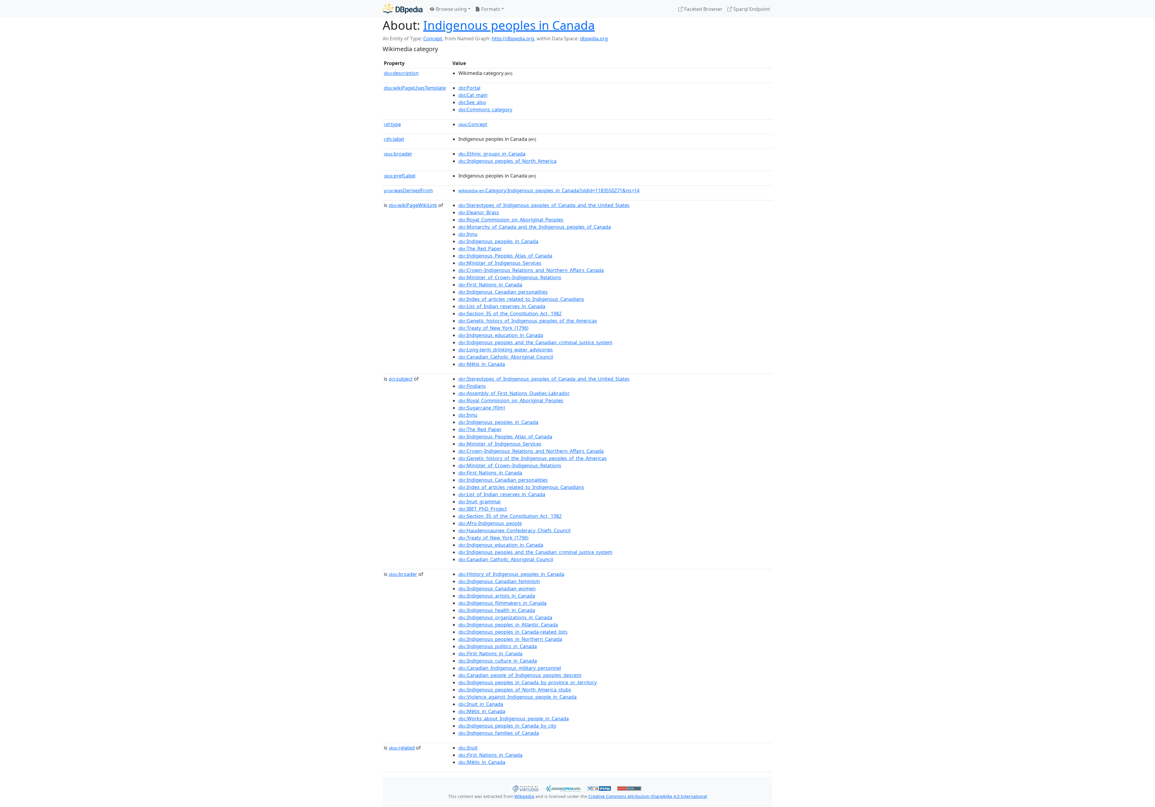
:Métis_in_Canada (481, 364)
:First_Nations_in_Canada (490, 284)
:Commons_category (485, 109)
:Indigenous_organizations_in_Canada (505, 617)
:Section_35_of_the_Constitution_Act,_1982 (510, 313)
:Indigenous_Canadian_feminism (499, 581)
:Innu (467, 234)
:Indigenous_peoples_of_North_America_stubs (514, 689)
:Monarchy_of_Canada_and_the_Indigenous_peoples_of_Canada (534, 227)
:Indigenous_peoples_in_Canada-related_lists (513, 632)
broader (398, 153)
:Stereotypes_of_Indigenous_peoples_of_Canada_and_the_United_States (544, 205)
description (401, 73)
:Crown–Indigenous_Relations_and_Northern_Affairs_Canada (531, 270)
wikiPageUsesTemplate (415, 88)
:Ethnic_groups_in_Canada (491, 153)
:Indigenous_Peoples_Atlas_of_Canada (505, 255)
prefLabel (399, 175)
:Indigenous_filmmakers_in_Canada (502, 603)
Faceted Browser (702, 9)
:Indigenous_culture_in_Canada (497, 660)
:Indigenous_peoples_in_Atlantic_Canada (508, 624)
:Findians (472, 386)
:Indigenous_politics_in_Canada (497, 646)
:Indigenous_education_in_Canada (500, 335)
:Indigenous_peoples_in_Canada (498, 241)
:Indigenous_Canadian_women (497, 588)
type (392, 124)
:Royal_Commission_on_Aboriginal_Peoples (510, 219)
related (402, 747)
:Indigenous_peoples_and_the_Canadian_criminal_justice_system (535, 342)
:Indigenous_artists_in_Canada (496, 595)
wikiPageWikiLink (413, 205)
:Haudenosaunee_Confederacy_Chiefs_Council (514, 530)
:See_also (472, 102)
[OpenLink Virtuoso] (525, 787)
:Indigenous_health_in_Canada (496, 610)
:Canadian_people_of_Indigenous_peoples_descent (519, 675)
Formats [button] (490, 9)
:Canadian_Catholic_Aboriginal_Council (505, 357)
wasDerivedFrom (408, 190)
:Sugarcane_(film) (481, 407)
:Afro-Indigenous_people (490, 523)
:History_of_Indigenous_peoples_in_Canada (511, 574)
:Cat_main (473, 95)
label (394, 139)
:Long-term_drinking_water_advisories (505, 349)
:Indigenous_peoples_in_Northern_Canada (510, 639)
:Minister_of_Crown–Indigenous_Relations (509, 277)
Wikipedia (524, 796)
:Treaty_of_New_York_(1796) (493, 328)
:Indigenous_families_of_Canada (498, 733)
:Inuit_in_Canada (480, 704)
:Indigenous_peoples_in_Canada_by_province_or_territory (527, 682)
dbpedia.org (594, 38)
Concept (432, 38)
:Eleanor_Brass (478, 212)
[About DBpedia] (403, 8)
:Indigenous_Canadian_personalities (503, 292)
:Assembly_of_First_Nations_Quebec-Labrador (514, 393)
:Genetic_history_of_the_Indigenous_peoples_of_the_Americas (532, 458)
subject (401, 379)
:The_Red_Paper (480, 248)
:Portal (469, 88)
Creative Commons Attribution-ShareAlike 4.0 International (647, 796)
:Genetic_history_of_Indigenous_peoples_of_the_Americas (527, 320)
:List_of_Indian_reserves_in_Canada (501, 306)
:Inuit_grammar (479, 501)
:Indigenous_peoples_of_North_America (507, 161)
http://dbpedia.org (513, 38)
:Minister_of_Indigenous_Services (499, 263)
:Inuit (468, 747)
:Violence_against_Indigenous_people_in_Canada (517, 697)
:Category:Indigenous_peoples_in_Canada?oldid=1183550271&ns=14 (548, 190)
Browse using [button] (451, 9)
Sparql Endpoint (751, 9)
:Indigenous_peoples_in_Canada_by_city (507, 725)
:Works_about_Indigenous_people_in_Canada (513, 718)
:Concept (472, 124)
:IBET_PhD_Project (482, 509)
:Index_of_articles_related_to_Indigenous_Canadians (521, 299)
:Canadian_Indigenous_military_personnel (509, 668)
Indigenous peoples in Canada (509, 25)
